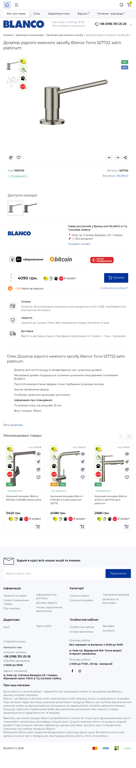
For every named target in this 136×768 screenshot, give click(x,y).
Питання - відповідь (111, 13)
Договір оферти (46, 602)
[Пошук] (121, 5)
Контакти (109, 630)
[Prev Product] (110, 158)
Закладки (109, 626)
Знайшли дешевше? (114, 288)
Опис (36, 13)
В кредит (69, 278)
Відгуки (83, 13)
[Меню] (16, 5)
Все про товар (16, 13)
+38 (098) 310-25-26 (112, 24)
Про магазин (11, 608)
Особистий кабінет (82, 627)
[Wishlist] (19, 158)
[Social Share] (125, 158)
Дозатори (16, 425)
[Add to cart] (37, 526)
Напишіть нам (12, 647)
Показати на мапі (79, 244)
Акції (6, 627)
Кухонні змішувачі (81, 600)
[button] (120, 436)
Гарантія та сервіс (15, 595)
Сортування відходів (116, 594)
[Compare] (11, 158)
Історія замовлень (81, 631)
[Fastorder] (38, 462)
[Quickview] (38, 454)
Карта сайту (44, 626)
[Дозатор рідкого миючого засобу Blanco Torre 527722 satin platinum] (73, 102)
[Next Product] (117, 158)
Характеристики (59, 13)
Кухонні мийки (79, 595)
